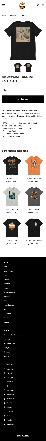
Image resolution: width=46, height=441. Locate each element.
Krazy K (6, 322)
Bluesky (10, 382)
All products (8, 271)
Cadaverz (7, 314)
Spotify (9, 407)
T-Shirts (23, 15)
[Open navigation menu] (3, 5)
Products (13, 15)
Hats (5, 301)
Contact (7, 352)
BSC (5, 309)
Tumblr (9, 420)
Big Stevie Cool (9, 343)
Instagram (11, 369)
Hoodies (7, 284)
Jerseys (6, 288)
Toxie (6, 318)
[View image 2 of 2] (28, 67)
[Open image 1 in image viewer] (23, 40)
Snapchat (10, 390)
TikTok (9, 373)
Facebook (10, 394)
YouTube (10, 403)
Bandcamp (11, 424)
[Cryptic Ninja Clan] (22, 5)
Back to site (8, 356)
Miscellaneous (9, 305)
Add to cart (23, 99)
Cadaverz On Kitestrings (13, 335)
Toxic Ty (7, 339)
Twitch (9, 416)
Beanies (7, 297)
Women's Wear (9, 292)
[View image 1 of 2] (17, 67)
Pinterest (10, 399)
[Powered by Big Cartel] (23, 435)
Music (6, 275)
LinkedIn (10, 411)
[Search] (38, 5)
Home (4, 15)
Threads (10, 377)
